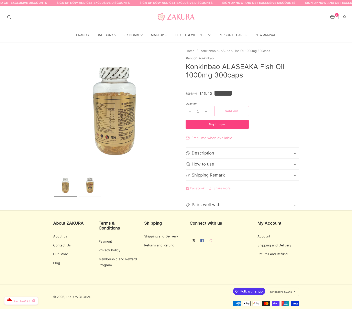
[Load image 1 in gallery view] (65, 185)
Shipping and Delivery (161, 236)
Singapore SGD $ (281, 291)
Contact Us (62, 245)
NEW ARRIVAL (265, 35)
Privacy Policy (109, 250)
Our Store (60, 254)
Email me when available (211, 138)
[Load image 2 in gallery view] (90, 185)
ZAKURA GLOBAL (78, 296)
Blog (56, 263)
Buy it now (217, 124)
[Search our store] (9, 17)
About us (60, 236)
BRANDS (82, 35)
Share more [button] (222, 188)
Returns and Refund (159, 245)
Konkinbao (206, 58)
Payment (105, 241)
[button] (105, 35)
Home (190, 51)
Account (263, 236)
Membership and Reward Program (118, 262)
